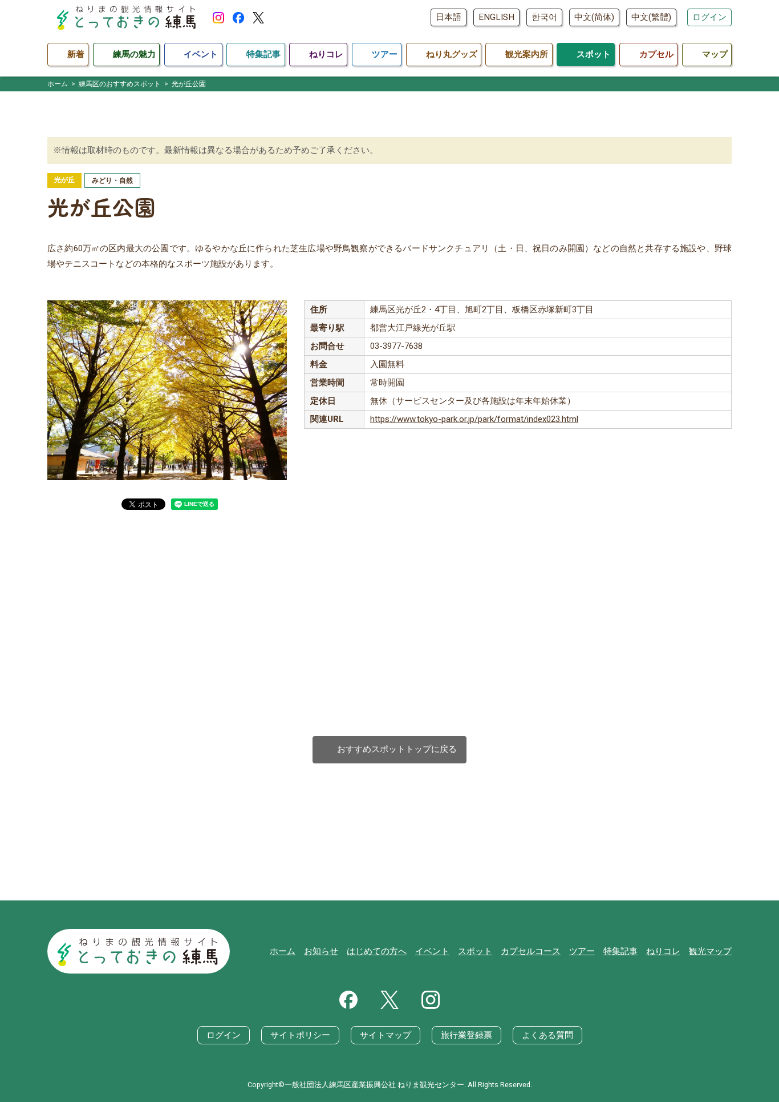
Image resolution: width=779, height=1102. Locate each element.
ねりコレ (663, 951)
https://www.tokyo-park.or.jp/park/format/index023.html (474, 419)
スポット (475, 951)
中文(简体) (594, 17)
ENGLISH (496, 17)
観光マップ (710, 951)
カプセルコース (531, 951)
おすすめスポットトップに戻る (389, 749)
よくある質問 (547, 1035)
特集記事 (620, 951)
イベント (432, 951)
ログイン (709, 17)
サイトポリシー (300, 1035)
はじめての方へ (377, 951)
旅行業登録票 (466, 1035)
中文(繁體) (651, 17)
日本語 (448, 17)
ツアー (582, 951)
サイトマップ (385, 1035)
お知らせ (321, 951)
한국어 (544, 17)
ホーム (282, 951)
